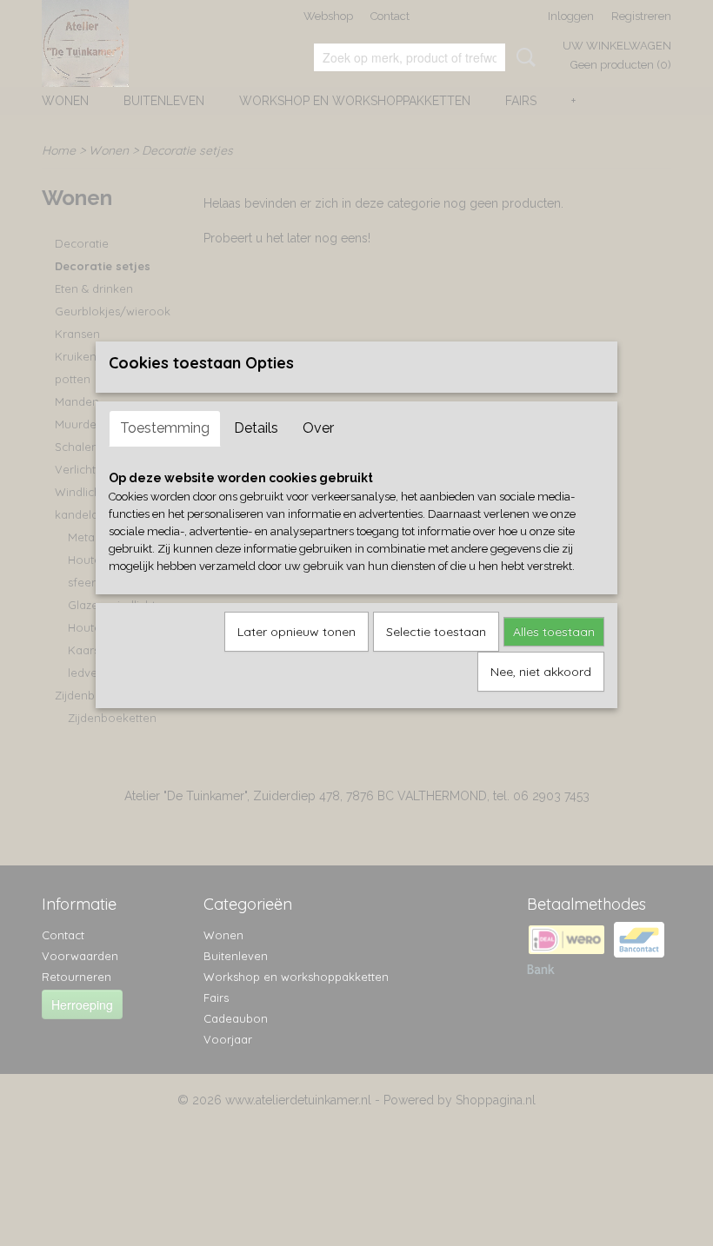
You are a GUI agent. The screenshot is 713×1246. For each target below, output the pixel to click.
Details (256, 428)
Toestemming (165, 428)
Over (318, 428)
